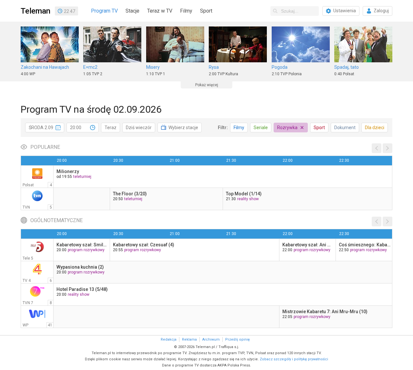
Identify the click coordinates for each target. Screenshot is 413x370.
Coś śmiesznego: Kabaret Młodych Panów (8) (364, 244)
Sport (206, 11)
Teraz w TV (159, 11)
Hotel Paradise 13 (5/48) (82, 289)
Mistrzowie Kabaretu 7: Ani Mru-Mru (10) (325, 311)
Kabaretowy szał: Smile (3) (82, 244)
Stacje (132, 11)
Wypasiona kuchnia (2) (80, 267)
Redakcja (168, 339)
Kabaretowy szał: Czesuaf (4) (143, 244)
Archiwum (211, 339)
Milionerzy (67, 171)
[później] (387, 148)
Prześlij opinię (237, 339)
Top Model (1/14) (244, 193)
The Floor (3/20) (130, 193)
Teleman (35, 10)
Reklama (189, 339)
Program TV (104, 11)
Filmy (186, 11)
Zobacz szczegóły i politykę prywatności (294, 359)
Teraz (110, 127)
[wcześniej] (376, 148)
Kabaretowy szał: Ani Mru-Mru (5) (308, 244)
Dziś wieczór (139, 127)
